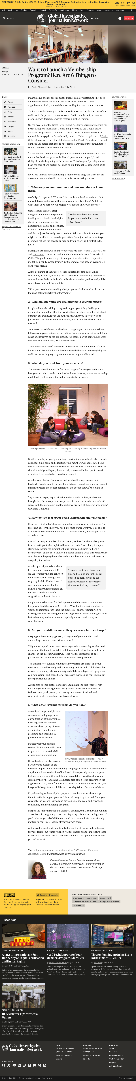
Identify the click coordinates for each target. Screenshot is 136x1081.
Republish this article (48, 895)
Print (9, 112)
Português (53, 10)
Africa (99, 10)
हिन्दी (82, 10)
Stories (5, 68)
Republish (11, 136)
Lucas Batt (38, 254)
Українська (64, 10)
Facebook (11, 107)
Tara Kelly (8, 966)
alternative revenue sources (85, 898)
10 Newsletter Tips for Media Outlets (20, 1015)
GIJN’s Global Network (92, 1048)
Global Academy (116, 1055)
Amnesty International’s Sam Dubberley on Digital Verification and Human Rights (23, 958)
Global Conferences (91, 1055)
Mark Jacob (9, 1022)
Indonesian (120, 10)
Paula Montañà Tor (41, 87)
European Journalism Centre (50, 128)
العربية (10, 10)
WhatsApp (11, 122)
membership (78, 905)
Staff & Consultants (64, 1052)
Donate (129, 18)
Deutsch (108, 10)
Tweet (10, 102)
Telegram (11, 126)
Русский (90, 10)
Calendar (86, 1059)
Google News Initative (109, 902)
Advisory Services (116, 1066)
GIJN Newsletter (116, 1059)
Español (43, 10)
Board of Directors (64, 1055)
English (24, 10)
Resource (113, 1052)
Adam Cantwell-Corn (95, 250)
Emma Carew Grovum (58, 962)
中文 (131, 10)
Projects (112, 1062)
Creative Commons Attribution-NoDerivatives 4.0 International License (17, 904)
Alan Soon (98, 962)
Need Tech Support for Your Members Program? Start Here (65, 956)
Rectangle (130, 1078)
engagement (105, 898)
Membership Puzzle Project (78, 140)
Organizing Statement (65, 1048)
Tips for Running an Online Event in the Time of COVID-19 (111, 956)
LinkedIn (10, 117)
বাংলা (16, 10)
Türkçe (74, 10)
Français (33, 10)
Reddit (10, 131)
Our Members (88, 1052)
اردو (3, 10)
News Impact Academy (70, 124)
